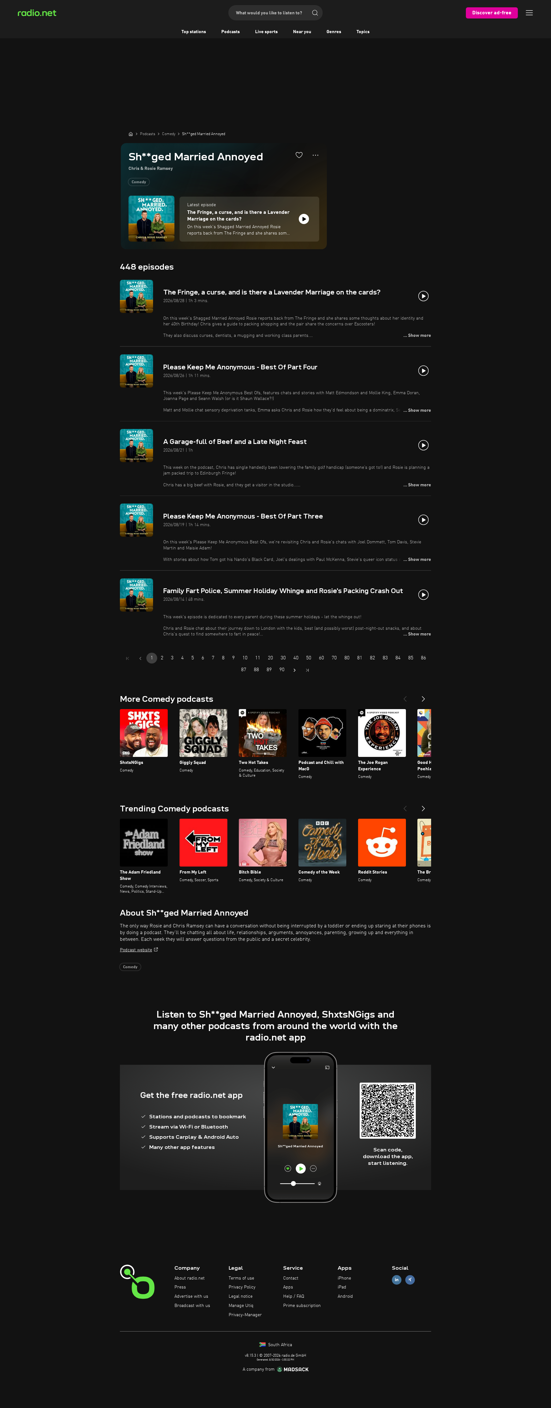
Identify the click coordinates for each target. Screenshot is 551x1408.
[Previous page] (140, 658)
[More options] (315, 155)
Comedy (139, 182)
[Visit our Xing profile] (410, 1279)
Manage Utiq (241, 1305)
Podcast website (136, 950)
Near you (302, 32)
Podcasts (230, 32)
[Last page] (307, 670)
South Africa (279, 1345)
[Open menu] (529, 13)
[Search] (315, 13)
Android (345, 1296)
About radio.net (189, 1278)
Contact (290, 1278)
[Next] (423, 696)
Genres (334, 32)
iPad (342, 1287)
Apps (288, 1287)
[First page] (127, 658)
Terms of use (241, 1278)
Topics (363, 32)
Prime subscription (302, 1305)
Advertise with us (191, 1296)
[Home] (130, 133)
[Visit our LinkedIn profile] (396, 1279)
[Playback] (304, 219)
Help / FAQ (293, 1296)
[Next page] (295, 670)
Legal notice (241, 1296)
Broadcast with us (192, 1305)
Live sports (266, 32)
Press (180, 1287)
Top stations (193, 32)
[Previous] (405, 696)
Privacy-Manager (245, 1315)
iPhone (344, 1278)
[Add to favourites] (299, 155)
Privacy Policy (242, 1287)
